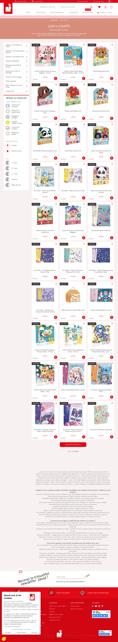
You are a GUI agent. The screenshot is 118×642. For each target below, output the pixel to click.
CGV (67, 639)
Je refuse (8, 632)
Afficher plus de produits (73, 444)
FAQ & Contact (84, 1)
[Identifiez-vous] (105, 7)
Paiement (52, 609)
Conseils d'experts (22, 1)
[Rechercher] (91, 7)
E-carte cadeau (38, 1)
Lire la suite (76, 35)
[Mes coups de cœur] (99, 7)
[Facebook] (93, 606)
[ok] (87, 576)
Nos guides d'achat (55, 617)
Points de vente (99, 1)
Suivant (76, 451)
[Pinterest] (102, 606)
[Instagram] (99, 606)
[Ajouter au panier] (55, 78)
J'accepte (34, 632)
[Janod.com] (8, 7)
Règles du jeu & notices (56, 614)
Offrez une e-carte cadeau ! (57, 606)
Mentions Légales (75, 639)
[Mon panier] (111, 7)
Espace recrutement (77, 609)
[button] (4, 639)
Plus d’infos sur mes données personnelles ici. (71, 581)
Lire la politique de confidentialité (12, 626)
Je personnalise (21, 632)
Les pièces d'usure (54, 620)
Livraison (51, 611)
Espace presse (75, 606)
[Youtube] (96, 606)
